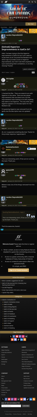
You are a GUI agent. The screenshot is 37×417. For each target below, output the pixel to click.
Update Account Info (29, 388)
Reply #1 (4, 90)
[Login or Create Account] (29, 2)
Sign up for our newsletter (10, 403)
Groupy (3, 364)
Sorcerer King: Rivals (27, 368)
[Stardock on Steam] (26, 336)
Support (26, 373)
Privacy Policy (8, 414)
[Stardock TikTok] (18, 339)
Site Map (30, 414)
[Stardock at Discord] (15, 339)
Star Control (25, 359)
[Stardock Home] (6, 2)
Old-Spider (10, 79)
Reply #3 (4, 155)
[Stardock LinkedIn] (21, 339)
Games (24, 347)
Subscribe (26, 406)
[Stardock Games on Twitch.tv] (20, 336)
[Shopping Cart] (32, 2)
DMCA (24, 414)
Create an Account (28, 381)
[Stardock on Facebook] (13, 336)
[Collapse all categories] (36, 299)
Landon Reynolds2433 (14, 35)
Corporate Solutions (6, 352)
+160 (3, 152)
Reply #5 (4, 205)
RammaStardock (12, 147)
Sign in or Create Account (18, 270)
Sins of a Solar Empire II (28, 357)
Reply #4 (4, 181)
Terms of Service (17, 414)
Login (15, 27)
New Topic (31, 24)
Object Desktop (5, 350)
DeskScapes (4, 359)
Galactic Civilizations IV (27, 354)
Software (4, 347)
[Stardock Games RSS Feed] (24, 339)
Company (4, 373)
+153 (3, 84)
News (2, 385)
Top (35, 89)
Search (10, 27)
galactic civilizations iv (29, 69)
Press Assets (4, 388)
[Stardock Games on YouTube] (16, 336)
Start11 (3, 354)
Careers (3, 383)
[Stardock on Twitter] (10, 336)
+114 (3, 175)
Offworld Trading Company (29, 364)
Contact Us (4, 392)
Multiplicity (4, 361)
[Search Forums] (35, 2)
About (3, 376)
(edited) (24, 205)
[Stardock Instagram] (23, 336)
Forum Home (4, 27)
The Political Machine (27, 361)
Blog (2, 378)
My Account (27, 378)
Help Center (27, 376)
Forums (3, 394)
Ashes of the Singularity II (28, 350)
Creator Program (5, 390)
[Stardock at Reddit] (12, 339)
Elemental (24, 352)
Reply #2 (4, 128)
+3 (3, 40)
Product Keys (27, 383)
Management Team (6, 381)
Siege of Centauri (26, 366)
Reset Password (28, 385)
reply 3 (22, 212)
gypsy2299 (10, 170)
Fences (3, 357)
